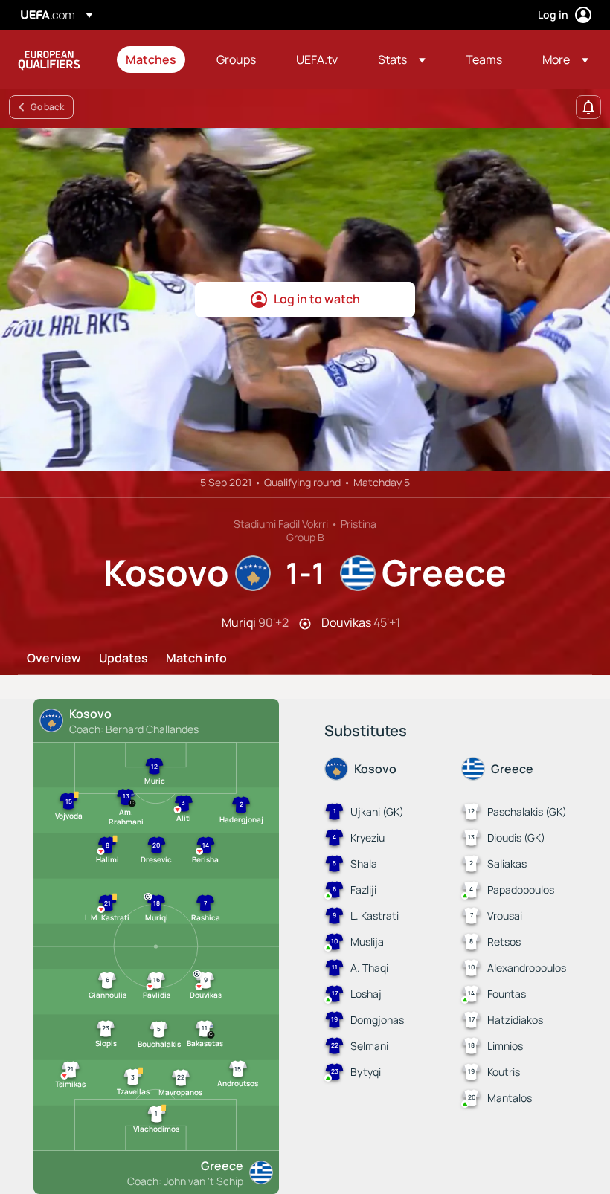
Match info (196, 658)
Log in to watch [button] (317, 299)
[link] (151, 59)
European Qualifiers (49, 59)
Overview (54, 658)
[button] (401, 59)
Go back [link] (47, 106)
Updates (123, 658)
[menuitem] (152, 59)
